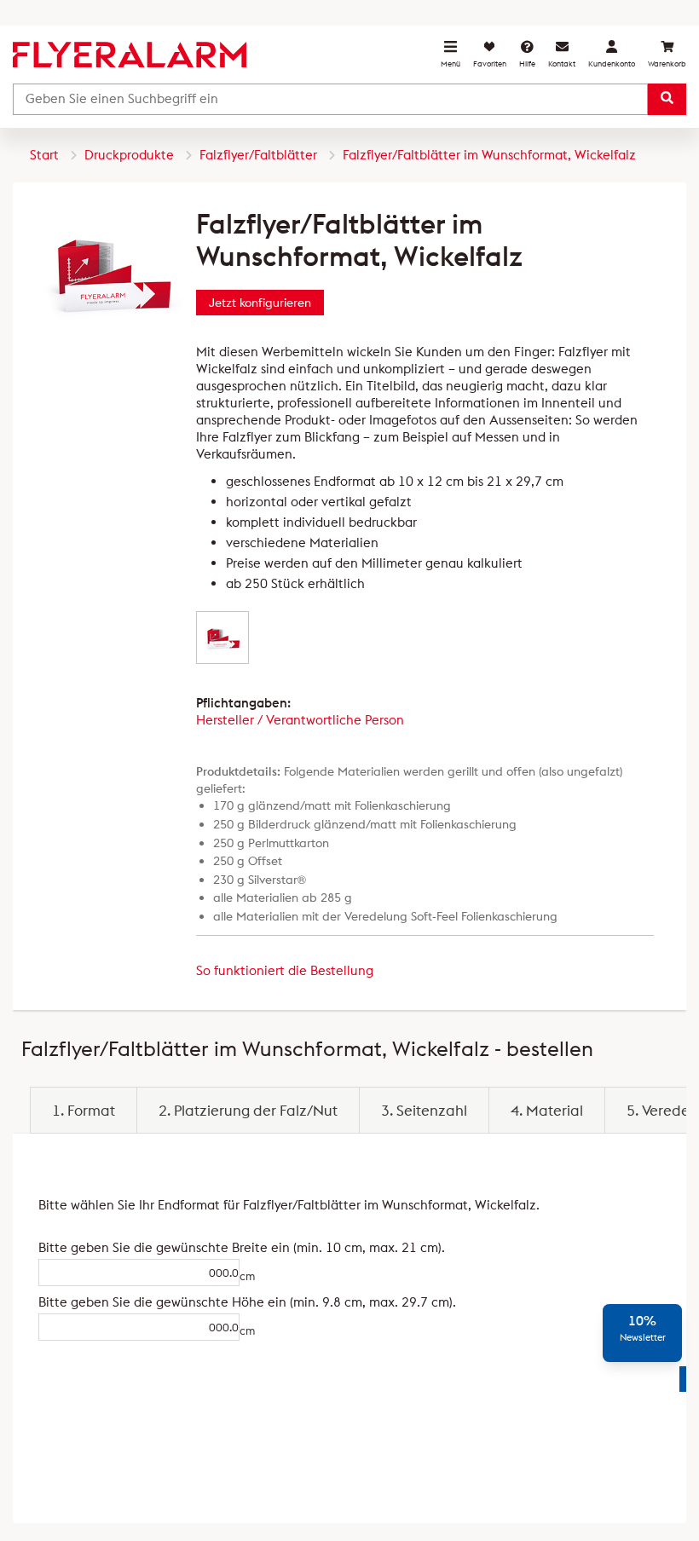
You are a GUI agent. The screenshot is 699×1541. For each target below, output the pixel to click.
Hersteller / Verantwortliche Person (300, 720)
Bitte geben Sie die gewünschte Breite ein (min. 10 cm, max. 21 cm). (120, 1247)
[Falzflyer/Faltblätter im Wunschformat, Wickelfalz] (222, 637)
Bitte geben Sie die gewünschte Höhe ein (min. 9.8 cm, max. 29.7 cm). (120, 1302)
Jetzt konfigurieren (260, 302)
